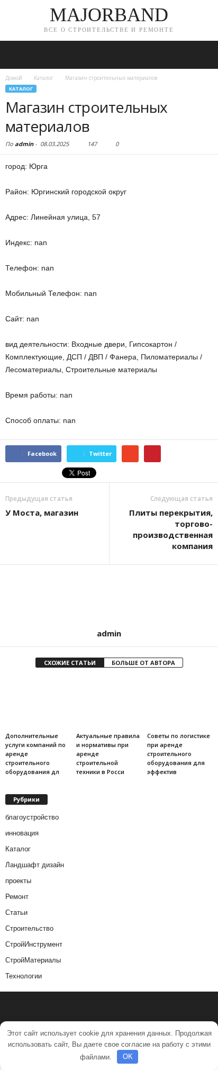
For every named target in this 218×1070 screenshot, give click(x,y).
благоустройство (32, 817)
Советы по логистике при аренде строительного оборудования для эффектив (178, 754)
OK (128, 1056)
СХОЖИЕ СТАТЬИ (70, 663)
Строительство (29, 928)
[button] (201, 55)
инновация (22, 833)
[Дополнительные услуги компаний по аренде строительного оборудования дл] (38, 703)
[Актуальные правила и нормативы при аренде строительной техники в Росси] (109, 703)
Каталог (21, 88)
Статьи (16, 912)
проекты (18, 881)
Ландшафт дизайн (34, 865)
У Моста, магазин (41, 512)
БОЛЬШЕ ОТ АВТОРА (143, 663)
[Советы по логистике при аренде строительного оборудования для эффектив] (180, 703)
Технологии (23, 976)
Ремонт (17, 897)
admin (24, 144)
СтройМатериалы (33, 960)
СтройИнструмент (33, 944)
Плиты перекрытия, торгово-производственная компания (171, 529)
